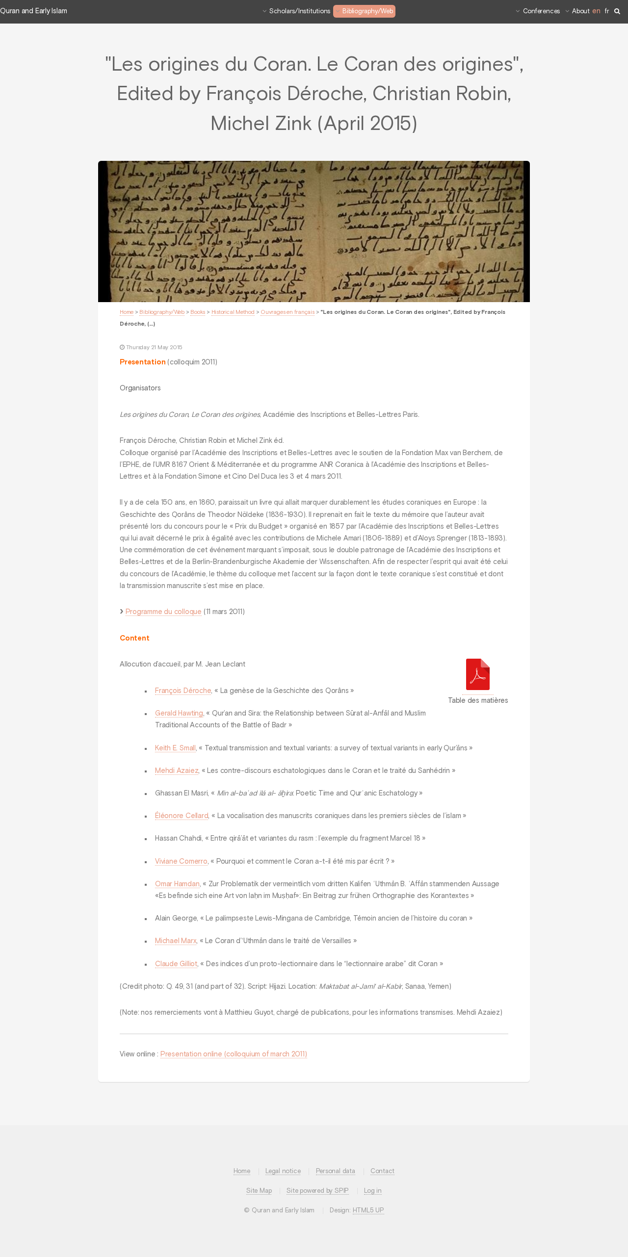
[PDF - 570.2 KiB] (478, 676)
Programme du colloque (164, 612)
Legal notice (282, 1171)
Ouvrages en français (287, 312)
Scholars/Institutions (299, 11)
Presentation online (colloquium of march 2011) (233, 1054)
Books (197, 312)
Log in (373, 1191)
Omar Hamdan (177, 884)
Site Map (258, 1191)
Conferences (541, 11)
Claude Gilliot (176, 964)
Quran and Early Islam (33, 11)
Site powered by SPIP (318, 1191)
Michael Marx (175, 941)
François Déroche (183, 691)
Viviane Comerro (181, 861)
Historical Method (233, 312)
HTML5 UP (368, 1210)
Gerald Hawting (179, 713)
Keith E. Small (175, 748)
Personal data (335, 1171)
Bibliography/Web (367, 11)
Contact (382, 1171)
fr (607, 11)
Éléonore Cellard (181, 816)
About (581, 11)
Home (126, 312)
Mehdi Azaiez (176, 771)
